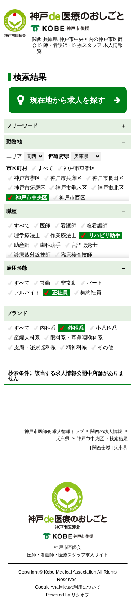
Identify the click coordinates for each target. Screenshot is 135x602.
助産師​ (22, 245)
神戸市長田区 (108, 178)
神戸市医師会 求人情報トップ (54, 431)
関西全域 (101, 447)
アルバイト (27, 293)
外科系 (76, 328)
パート (94, 283)
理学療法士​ (27, 235)
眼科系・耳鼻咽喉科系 (76, 338)
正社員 (60, 293)
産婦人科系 (27, 338)
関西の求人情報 (106, 431)
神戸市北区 (111, 188)
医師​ (45, 226)
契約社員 (90, 293)
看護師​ (68, 226)
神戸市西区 (72, 197)
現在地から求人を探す (67, 100)
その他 (105, 347)
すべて (45, 168)
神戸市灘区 (27, 178)
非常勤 (68, 283)
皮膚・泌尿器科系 (35, 347)
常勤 (45, 283)
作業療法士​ (63, 235)
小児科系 (106, 328)
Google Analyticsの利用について (67, 587)
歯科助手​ (50, 245)
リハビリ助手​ (104, 235)
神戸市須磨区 (29, 188)
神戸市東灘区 (79, 168)
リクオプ (80, 595)
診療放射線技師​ (32, 255)
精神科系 (76, 347)
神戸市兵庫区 (66, 178)
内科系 (48, 328)
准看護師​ (97, 226)
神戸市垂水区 (71, 188)
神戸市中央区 (31, 197)
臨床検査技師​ (76, 255)
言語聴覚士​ (84, 245)
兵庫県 (62, 438)
